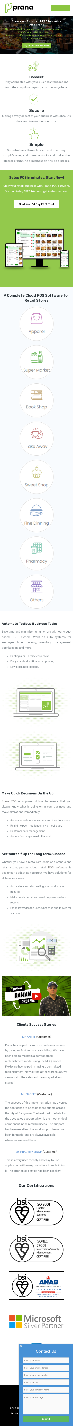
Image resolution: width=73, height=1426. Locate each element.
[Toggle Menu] (65, 8)
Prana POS (9, 801)
